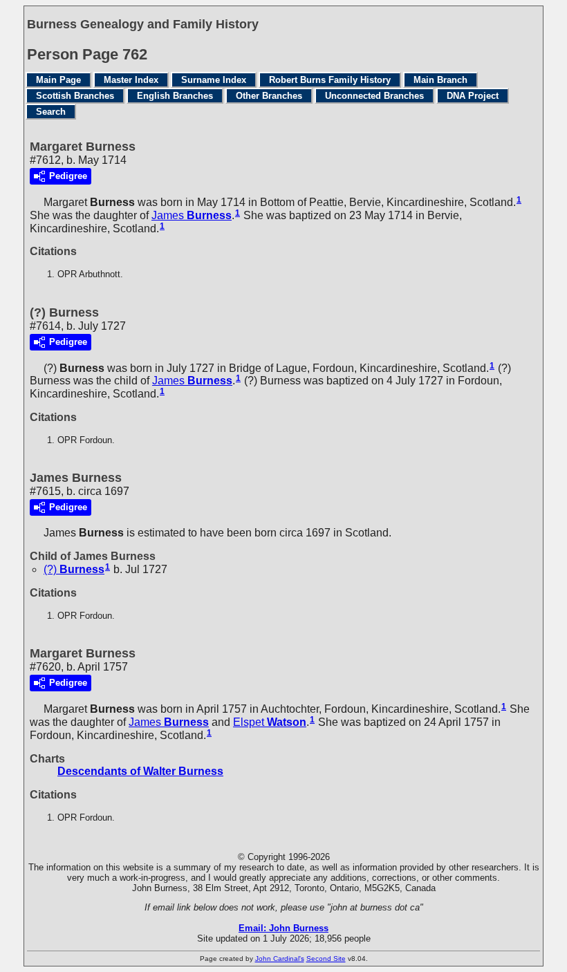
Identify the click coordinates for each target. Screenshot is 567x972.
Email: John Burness (283, 928)
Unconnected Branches (374, 96)
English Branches (175, 96)
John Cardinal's (279, 958)
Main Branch (440, 80)
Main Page (58, 80)
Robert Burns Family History (330, 80)
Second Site (326, 958)
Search (51, 111)
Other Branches (269, 96)
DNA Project (473, 96)
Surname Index (213, 80)
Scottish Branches (75, 96)
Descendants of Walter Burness (140, 771)
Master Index (131, 80)
